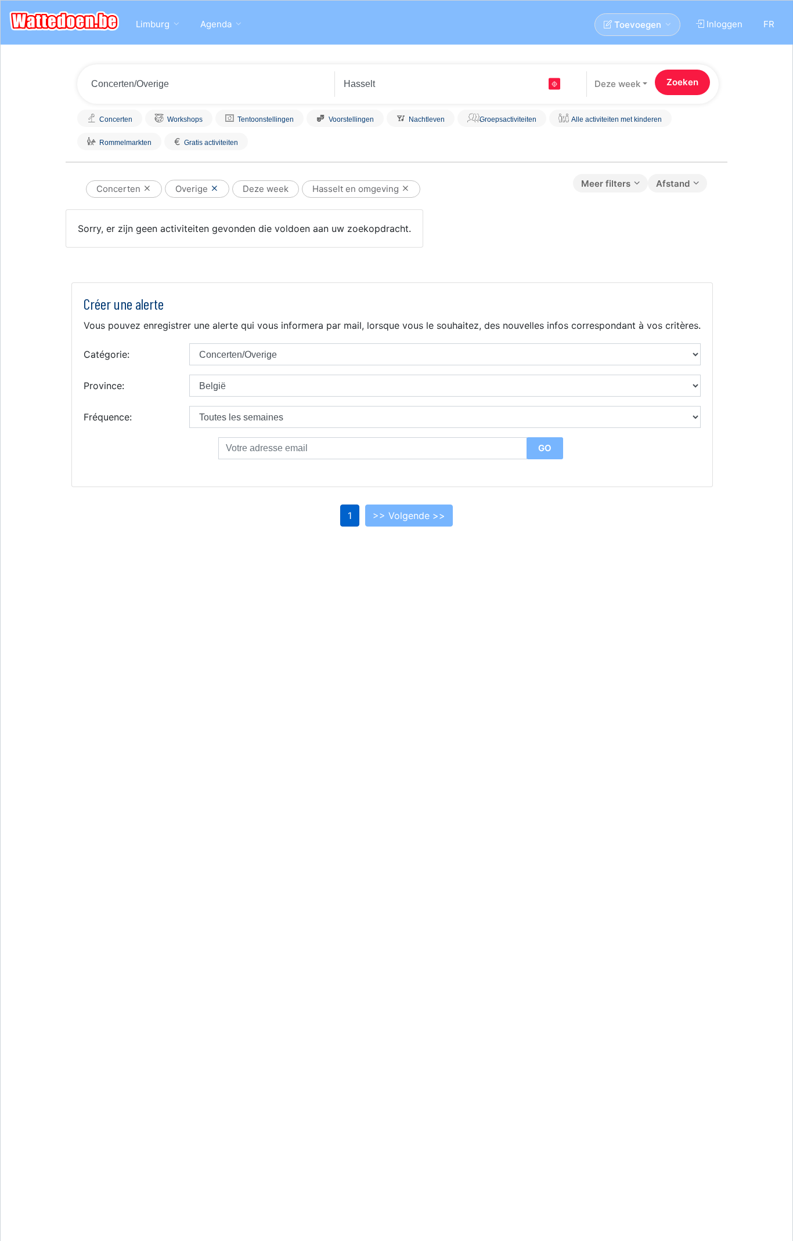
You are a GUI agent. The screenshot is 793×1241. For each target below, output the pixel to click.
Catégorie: (106, 354)
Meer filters (605, 183)
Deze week (617, 83)
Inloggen (723, 24)
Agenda (216, 24)
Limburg (153, 24)
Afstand (673, 183)
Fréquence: (108, 417)
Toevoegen (636, 24)
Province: (104, 385)
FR (768, 24)
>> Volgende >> (409, 515)
